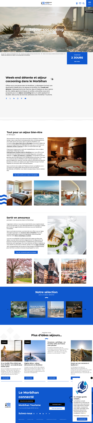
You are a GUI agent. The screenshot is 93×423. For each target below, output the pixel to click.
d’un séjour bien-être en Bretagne (22, 143)
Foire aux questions (57, 408)
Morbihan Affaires (52, 419)
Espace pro (30, 419)
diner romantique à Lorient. (23, 235)
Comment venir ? (57, 404)
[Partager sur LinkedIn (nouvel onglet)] (14, 99)
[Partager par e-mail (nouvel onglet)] (25, 99)
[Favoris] (80, 3)
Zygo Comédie (40, 244)
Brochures (21, 419)
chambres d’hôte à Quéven (15, 146)
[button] (83, 3)
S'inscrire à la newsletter (26, 401)
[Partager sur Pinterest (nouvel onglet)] (21, 99)
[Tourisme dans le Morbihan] (46, 3)
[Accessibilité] (77, 3)
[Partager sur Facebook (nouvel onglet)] (6, 99)
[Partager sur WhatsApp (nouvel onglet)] (17, 99)
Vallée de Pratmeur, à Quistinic (23, 155)
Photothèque (40, 419)
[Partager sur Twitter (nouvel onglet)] (10, 99)
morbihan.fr (63, 419)
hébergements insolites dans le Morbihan (19, 152)
